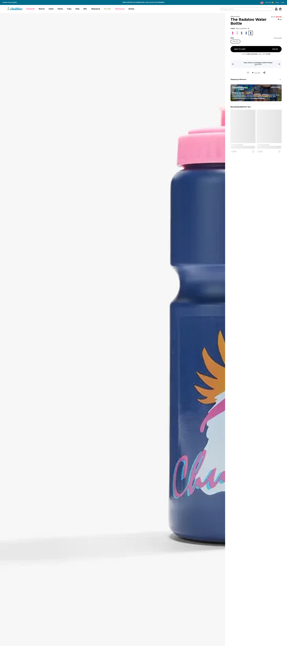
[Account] (276, 9)
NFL (85, 9)
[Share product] (264, 72)
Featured (30, 9)
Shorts (42, 9)
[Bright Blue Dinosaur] (246, 33)
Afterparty (120, 9)
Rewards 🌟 (269, 2)
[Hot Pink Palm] (232, 33)
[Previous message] (233, 64)
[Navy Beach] (241, 33)
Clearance (95, 9)
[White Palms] (237, 33)
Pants (60, 9)
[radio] (232, 33)
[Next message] (279, 64)
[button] (30, 9)
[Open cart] (280, 9)
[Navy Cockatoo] (250, 33)
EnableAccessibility (10, 2)
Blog (277, 2)
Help (282, 2)
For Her (107, 9)
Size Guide (278, 38)
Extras (131, 9)
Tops (69, 9)
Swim (51, 9)
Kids (77, 9)
